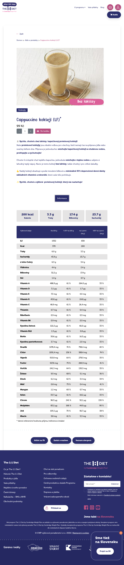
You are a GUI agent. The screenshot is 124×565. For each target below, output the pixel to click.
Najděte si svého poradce (15, 488)
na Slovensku (105, 516)
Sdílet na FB (39, 440)
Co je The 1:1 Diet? (12, 469)
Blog (102, 7)
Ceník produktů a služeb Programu (59, 483)
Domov (19, 40)
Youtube (98, 507)
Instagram (92, 507)
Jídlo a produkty (31, 40)
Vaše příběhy (93, 7)
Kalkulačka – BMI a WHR (15, 497)
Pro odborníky (50, 474)
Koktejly (22, 110)
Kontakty (48, 487)
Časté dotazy (10, 492)
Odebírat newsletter (115, 484)
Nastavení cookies (81, 533)
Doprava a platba (51, 492)
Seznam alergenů (83, 440)
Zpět (21, 34)
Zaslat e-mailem (61, 440)
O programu (79, 7)
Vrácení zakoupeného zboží (56, 497)
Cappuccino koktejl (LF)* (50, 40)
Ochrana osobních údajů (55, 478)
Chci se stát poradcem (54, 469)
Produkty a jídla (11, 478)
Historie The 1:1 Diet (13, 474)
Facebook (86, 507)
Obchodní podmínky (13, 501)
